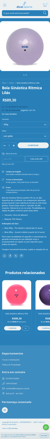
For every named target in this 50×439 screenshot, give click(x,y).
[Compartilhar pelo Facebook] (10, 257)
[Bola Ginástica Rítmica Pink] (25, 328)
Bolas (11, 83)
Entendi (44, 436)
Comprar (12, 328)
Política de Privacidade (11, 364)
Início (4, 83)
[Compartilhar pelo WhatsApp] (4, 256)
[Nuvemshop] (10, 429)
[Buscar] (45, 13)
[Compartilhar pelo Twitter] (16, 257)
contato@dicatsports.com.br (17, 388)
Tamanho (5, 119)
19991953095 (11, 383)
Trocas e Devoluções (11, 360)
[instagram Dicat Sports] (5, 410)
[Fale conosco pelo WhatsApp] (46, 427)
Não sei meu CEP (8, 164)
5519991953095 (12, 378)
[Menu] (5, 5)
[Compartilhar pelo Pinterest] (21, 257)
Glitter (4, 131)
